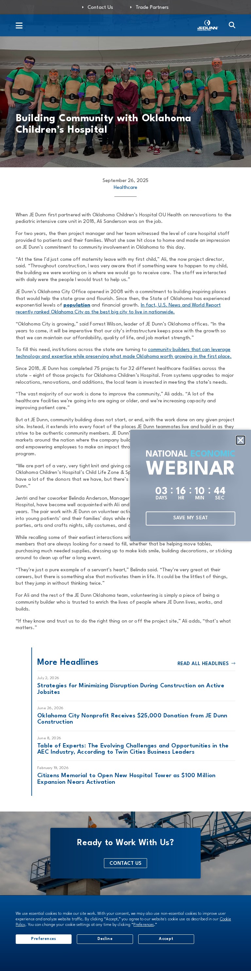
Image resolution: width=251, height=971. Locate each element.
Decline (104, 939)
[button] (240, 440)
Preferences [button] (143, 925)
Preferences (43, 939)
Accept (166, 939)
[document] (125, 485)
